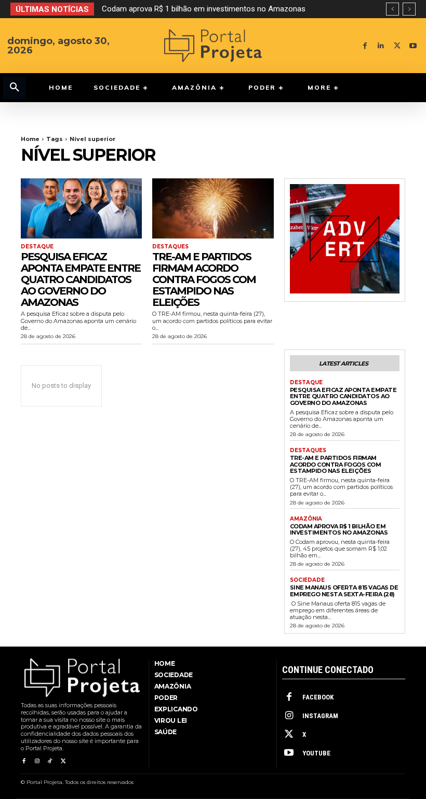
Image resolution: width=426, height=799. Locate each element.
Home (30, 139)
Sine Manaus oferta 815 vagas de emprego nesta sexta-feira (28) (344, 591)
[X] (397, 45)
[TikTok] (50, 761)
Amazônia (306, 519)
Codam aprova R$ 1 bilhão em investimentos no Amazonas (203, 8)
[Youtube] (413, 45)
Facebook (318, 697)
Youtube (316, 753)
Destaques (170, 247)
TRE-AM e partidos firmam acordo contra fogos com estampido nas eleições (204, 279)
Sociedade (307, 580)
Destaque (37, 247)
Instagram (320, 716)
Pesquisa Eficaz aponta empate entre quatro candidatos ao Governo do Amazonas (80, 279)
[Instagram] (37, 761)
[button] (14, 87)
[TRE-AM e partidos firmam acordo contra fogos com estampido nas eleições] (212, 208)
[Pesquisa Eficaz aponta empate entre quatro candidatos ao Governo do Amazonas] (81, 208)
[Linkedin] (381, 45)
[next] (409, 9)
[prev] (392, 9)
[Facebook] (365, 45)
